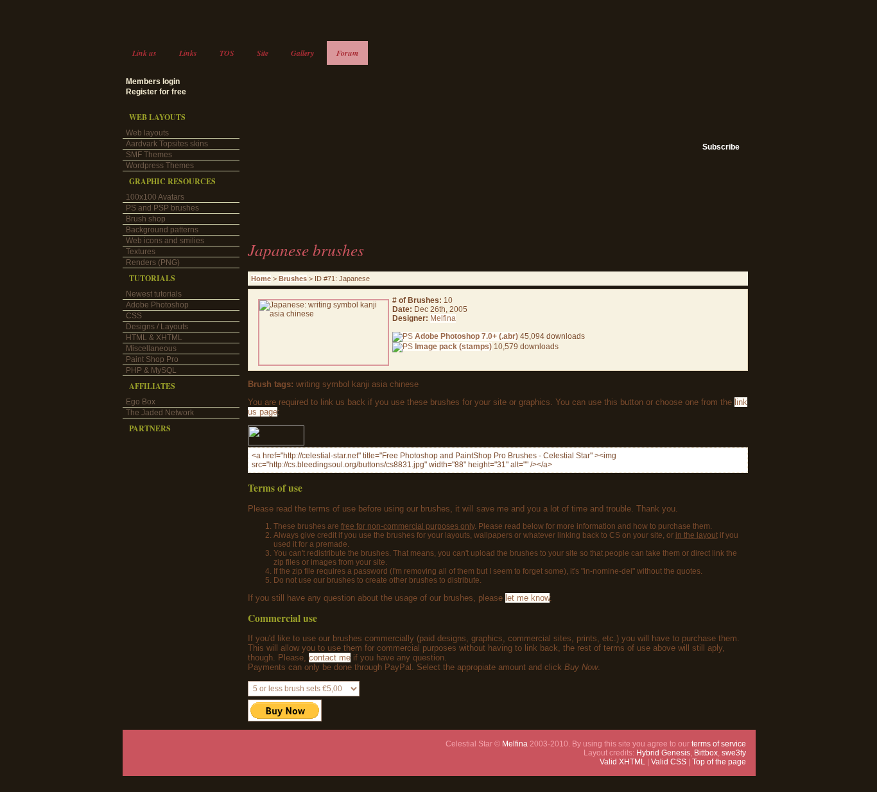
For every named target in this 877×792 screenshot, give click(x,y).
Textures (140, 251)
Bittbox (706, 752)
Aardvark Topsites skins (167, 143)
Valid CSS (668, 761)
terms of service (718, 743)
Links (188, 52)
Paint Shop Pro (152, 359)
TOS (227, 52)
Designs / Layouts (157, 326)
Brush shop (146, 218)
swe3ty (734, 752)
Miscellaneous (151, 348)
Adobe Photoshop (157, 304)
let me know (527, 598)
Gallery (302, 52)
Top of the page (719, 761)
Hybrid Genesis (663, 752)
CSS (134, 315)
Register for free (156, 91)
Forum (347, 52)
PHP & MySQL (151, 370)
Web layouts (147, 132)
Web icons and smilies (165, 240)
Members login (153, 81)
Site (262, 52)
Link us (144, 52)
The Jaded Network (160, 412)
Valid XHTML (622, 761)
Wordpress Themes (160, 165)
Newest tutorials (154, 293)
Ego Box (140, 401)
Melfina (443, 318)
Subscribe (721, 146)
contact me (330, 657)
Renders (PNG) (153, 262)
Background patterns (162, 229)
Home (261, 278)
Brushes (293, 278)
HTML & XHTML (154, 337)
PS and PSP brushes (162, 207)
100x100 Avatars (155, 197)
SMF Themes (149, 154)
